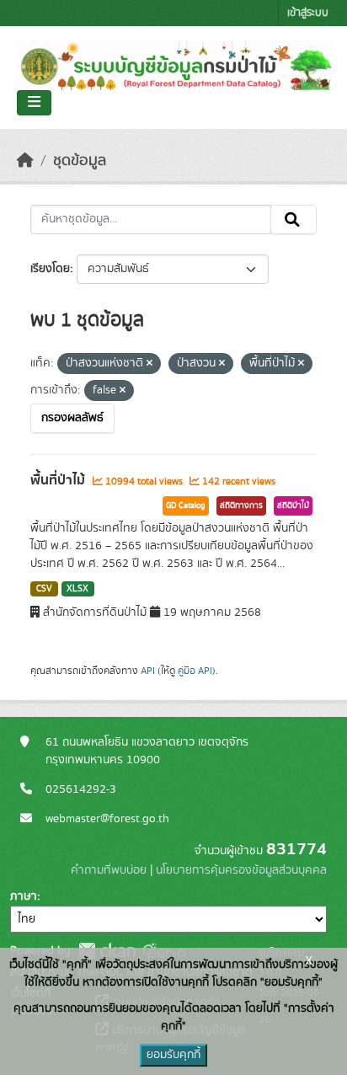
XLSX (77, 589)
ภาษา (23, 896)
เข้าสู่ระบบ (307, 13)
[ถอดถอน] (149, 364)
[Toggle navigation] (34, 102)
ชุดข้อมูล (79, 161)
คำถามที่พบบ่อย (109, 870)
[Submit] (293, 220)
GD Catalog (186, 505)
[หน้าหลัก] (25, 161)
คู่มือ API (195, 670)
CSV (44, 589)
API (148, 670)
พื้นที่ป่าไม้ (59, 480)
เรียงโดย (50, 268)
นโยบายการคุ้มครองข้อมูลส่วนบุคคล (241, 870)
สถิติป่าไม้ (293, 505)
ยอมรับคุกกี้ (173, 1054)
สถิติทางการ (241, 505)
